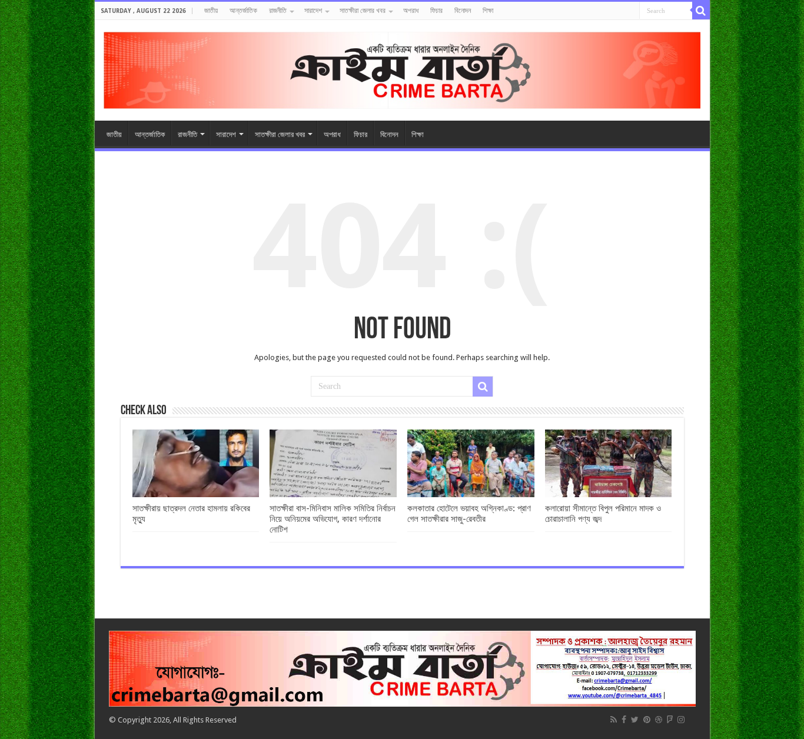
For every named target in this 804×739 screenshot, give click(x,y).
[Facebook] (623, 720)
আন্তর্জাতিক (243, 10)
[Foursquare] (670, 720)
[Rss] (613, 720)
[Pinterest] (647, 720)
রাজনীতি (278, 10)
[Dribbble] (658, 720)
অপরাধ (410, 10)
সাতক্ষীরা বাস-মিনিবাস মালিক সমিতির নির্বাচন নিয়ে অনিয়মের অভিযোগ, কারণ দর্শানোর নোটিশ (333, 519)
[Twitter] (635, 720)
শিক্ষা (488, 10)
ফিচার (436, 10)
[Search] (701, 10)
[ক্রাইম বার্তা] (402, 68)
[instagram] (681, 720)
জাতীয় (211, 10)
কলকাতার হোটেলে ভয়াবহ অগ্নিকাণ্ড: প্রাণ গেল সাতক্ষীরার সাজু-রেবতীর (469, 513)
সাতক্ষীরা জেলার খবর (363, 10)
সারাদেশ (313, 10)
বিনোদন (462, 10)
